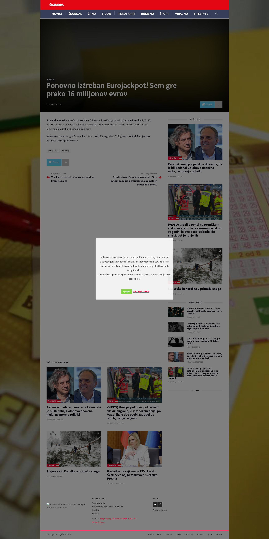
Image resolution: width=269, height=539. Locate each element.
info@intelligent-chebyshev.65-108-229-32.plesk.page (114, 520)
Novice (57, 14)
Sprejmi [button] (126, 291)
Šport (164, 14)
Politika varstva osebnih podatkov (107, 506)
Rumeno (147, 14)
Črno (92, 14)
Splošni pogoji (98, 503)
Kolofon (95, 510)
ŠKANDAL (75, 14)
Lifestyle (201, 14)
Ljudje (106, 14)
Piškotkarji (126, 14)
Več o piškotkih (141, 291)
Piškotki (95, 513)
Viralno (181, 14)
